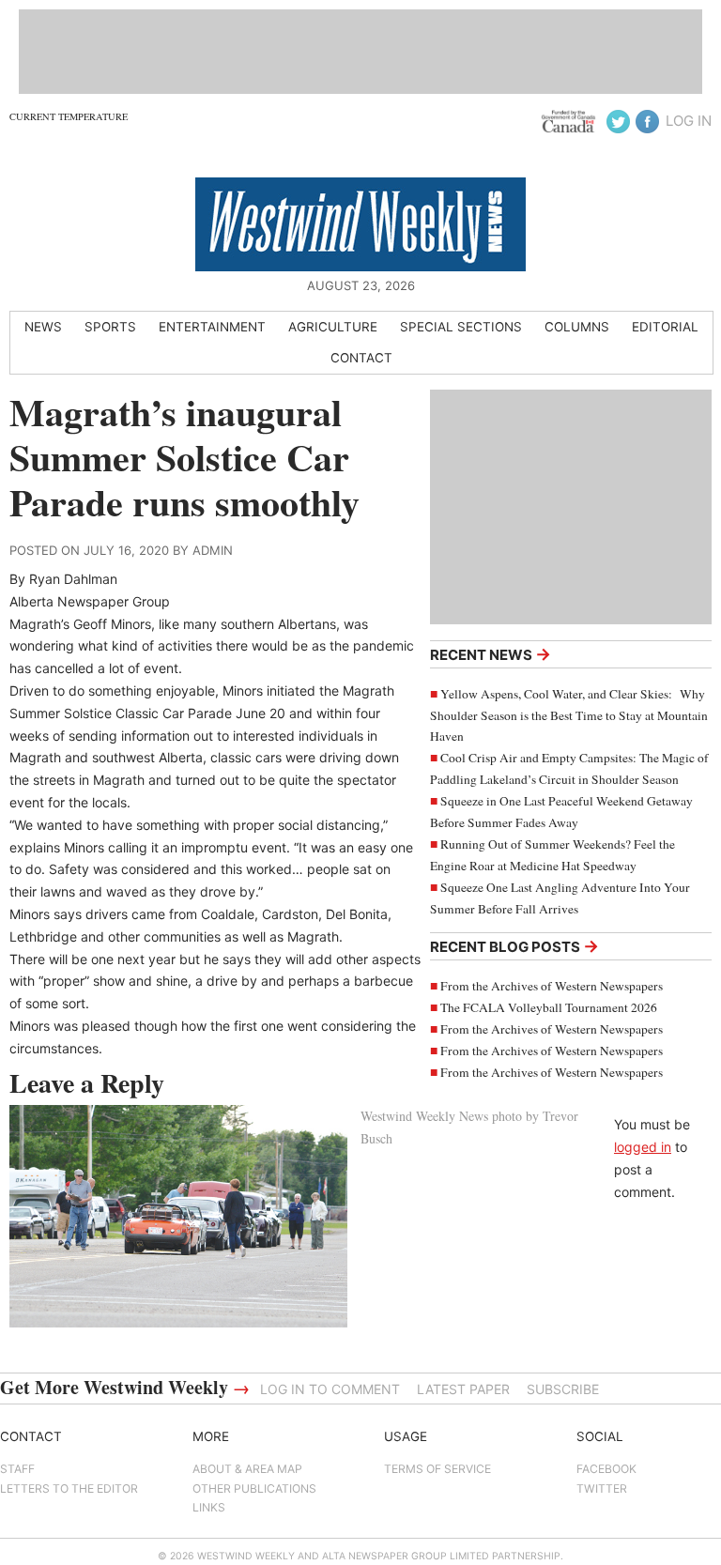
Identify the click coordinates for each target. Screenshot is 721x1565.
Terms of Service (437, 1469)
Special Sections (461, 326)
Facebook (606, 1469)
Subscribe (563, 1389)
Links (208, 1507)
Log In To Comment (330, 1389)
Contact (361, 357)
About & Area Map (247, 1469)
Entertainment (212, 326)
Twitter (601, 1488)
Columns (577, 326)
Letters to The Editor (69, 1488)
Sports (110, 326)
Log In (689, 121)
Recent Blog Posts (514, 946)
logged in (642, 1147)
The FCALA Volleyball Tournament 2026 (548, 1007)
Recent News (490, 654)
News (43, 326)
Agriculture (332, 326)
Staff (17, 1469)
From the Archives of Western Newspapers (551, 985)
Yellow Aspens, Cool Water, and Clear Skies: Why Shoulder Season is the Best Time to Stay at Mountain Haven (569, 715)
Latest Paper (463, 1389)
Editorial (665, 326)
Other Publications (254, 1488)
